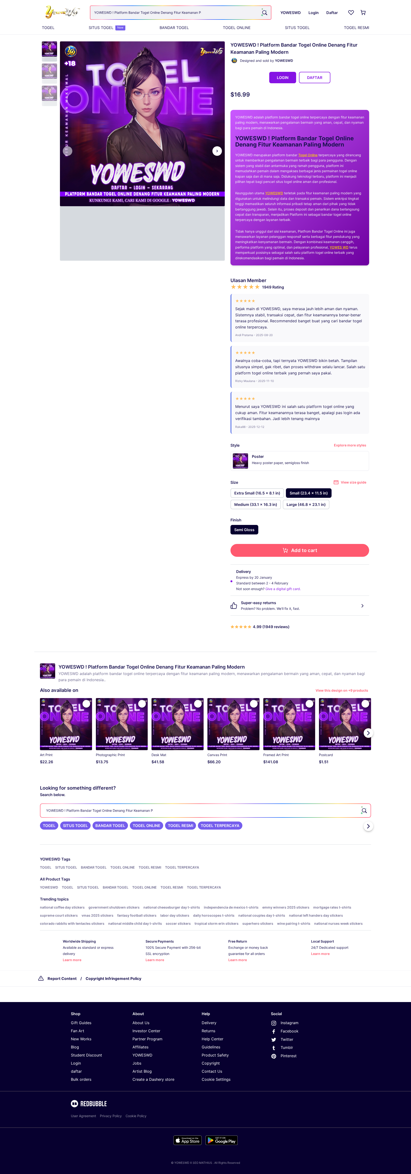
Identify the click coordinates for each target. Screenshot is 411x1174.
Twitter (287, 1039)
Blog (75, 1047)
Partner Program (147, 1039)
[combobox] (180, 12)
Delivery (209, 1022)
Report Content (62, 978)
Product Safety (215, 1055)
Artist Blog (142, 1071)
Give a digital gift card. (283, 589)
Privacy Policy (111, 1116)
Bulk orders (81, 1079)
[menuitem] (48, 27)
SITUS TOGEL (106, 27)
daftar (76, 1071)
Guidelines (211, 1047)
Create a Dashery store (153, 1079)
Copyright (211, 1063)
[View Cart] (363, 12)
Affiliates (140, 1047)
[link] (49, 826)
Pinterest (289, 1055)
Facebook (289, 1031)
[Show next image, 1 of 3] (217, 151)
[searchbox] (205, 810)
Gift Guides (81, 1022)
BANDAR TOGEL (174, 27)
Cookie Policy (136, 1116)
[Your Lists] (351, 12)
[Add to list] (86, 704)
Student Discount (86, 1055)
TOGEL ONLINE (237, 27)
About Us (140, 1022)
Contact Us (212, 1071)
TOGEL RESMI (356, 27)
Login (76, 1063)
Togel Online (308, 155)
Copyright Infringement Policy (113, 978)
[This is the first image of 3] (67, 151)
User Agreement (83, 1116)
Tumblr (287, 1047)
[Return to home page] (63, 13)
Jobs (136, 1063)
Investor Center (146, 1030)
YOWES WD (339, 247)
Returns (208, 1030)
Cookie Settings (216, 1079)
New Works (81, 1039)
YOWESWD (274, 193)
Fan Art (77, 1030)
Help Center (212, 1039)
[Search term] (264, 12)
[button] (49, 51)
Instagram (289, 1022)
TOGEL (48, 27)
